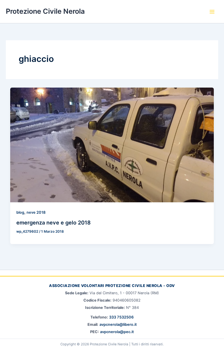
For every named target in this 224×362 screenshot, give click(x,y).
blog (20, 212)
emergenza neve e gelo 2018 (53, 222)
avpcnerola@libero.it (118, 324)
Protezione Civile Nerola (45, 11)
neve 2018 (36, 212)
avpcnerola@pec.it (117, 332)
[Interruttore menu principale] (212, 12)
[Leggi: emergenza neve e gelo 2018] (112, 144)
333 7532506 (121, 317)
